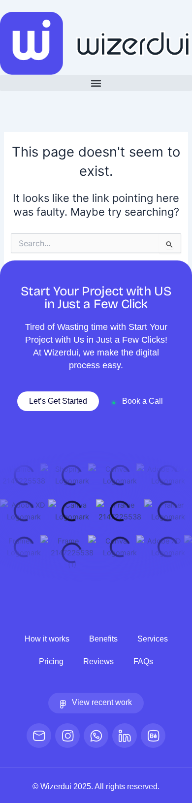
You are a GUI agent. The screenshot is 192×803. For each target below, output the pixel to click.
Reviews (98, 661)
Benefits (103, 639)
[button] (96, 83)
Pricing (51, 661)
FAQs (143, 661)
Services (152, 639)
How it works (47, 639)
